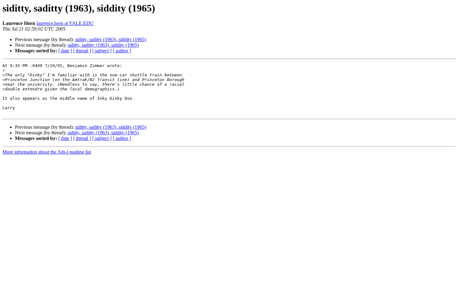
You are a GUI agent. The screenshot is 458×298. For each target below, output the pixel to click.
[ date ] (65, 50)
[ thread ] (82, 50)
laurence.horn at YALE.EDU (65, 23)
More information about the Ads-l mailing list (46, 152)
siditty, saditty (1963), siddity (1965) (110, 39)
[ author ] (122, 50)
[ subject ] (102, 50)
